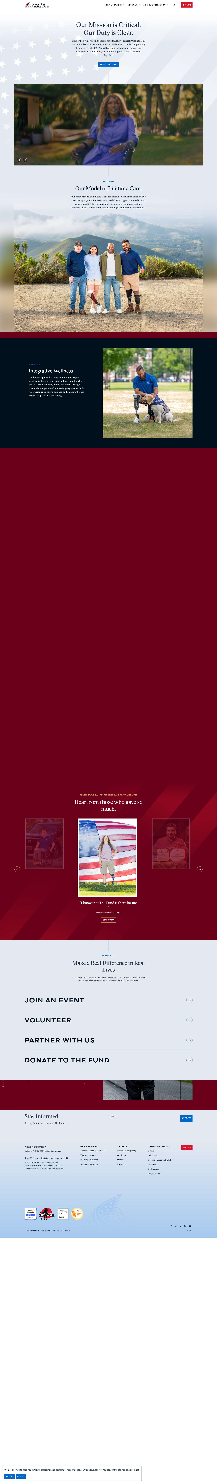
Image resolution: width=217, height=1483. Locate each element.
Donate (187, 5)
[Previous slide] (17, 869)
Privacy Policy (46, 1231)
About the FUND (108, 64)
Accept (10, 1476)
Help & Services (113, 5)
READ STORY (45, 885)
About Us (133, 5)
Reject (21, 1476)
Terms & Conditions (32, 1231)
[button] (174, 5)
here (59, 1151)
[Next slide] (200, 869)
